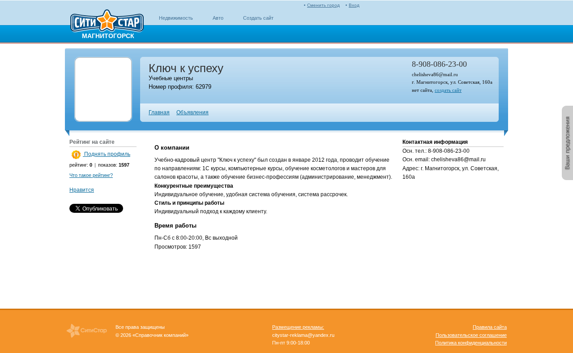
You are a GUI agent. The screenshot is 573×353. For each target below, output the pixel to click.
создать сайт (448, 90)
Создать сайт (258, 18)
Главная (159, 112)
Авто (218, 18)
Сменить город (323, 5)
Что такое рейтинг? (91, 175)
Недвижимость (176, 18)
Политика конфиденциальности (471, 342)
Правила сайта (490, 327)
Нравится (81, 190)
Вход (354, 5)
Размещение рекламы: (298, 327)
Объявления (192, 112)
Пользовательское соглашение (471, 335)
